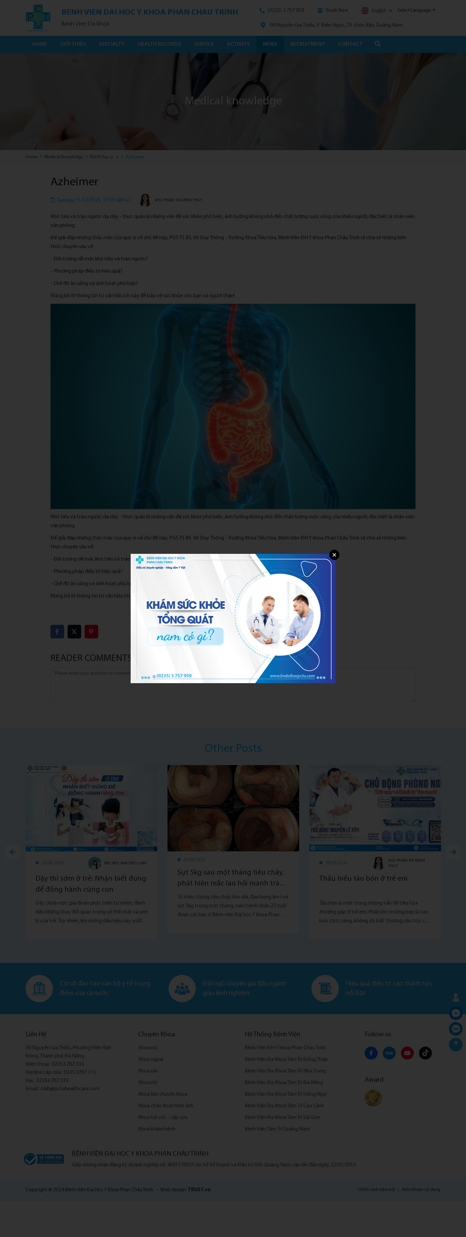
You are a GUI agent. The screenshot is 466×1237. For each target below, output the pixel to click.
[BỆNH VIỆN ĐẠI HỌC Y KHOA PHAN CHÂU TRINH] (233, 618)
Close (334, 555)
